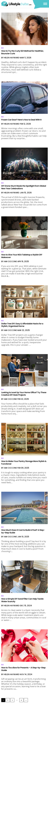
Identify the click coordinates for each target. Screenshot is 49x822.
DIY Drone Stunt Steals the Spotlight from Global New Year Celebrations (23, 187)
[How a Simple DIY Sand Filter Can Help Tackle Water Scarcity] (24, 577)
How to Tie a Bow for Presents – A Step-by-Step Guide (23, 669)
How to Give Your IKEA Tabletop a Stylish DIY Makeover (21, 256)
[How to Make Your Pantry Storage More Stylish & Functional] (24, 439)
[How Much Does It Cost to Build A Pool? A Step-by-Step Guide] (24, 508)
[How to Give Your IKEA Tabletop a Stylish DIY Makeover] (24, 232)
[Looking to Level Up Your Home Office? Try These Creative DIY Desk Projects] (24, 370)
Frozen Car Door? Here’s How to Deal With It (21, 119)
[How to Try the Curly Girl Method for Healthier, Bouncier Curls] (24, 29)
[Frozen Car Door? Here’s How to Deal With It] (24, 97)
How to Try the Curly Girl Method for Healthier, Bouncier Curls (22, 52)
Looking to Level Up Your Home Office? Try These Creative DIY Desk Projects (23, 393)
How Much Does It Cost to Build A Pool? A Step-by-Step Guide (23, 531)
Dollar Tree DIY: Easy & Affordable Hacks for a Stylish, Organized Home (22, 325)
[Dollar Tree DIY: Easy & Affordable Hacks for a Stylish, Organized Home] (24, 301)
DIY (2, 47)
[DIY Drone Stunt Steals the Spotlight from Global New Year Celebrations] (24, 164)
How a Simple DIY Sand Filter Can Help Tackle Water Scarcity (22, 600)
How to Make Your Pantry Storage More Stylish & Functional (23, 462)
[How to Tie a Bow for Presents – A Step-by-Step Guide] (24, 645)
